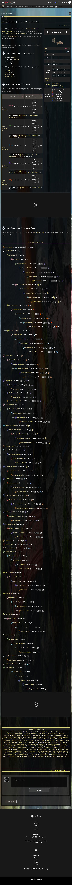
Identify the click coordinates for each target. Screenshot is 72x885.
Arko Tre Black (37, 281)
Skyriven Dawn (17, 475)
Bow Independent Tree (36, 242)
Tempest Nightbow (10, 548)
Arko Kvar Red (33, 327)
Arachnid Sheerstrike (23, 648)
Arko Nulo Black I (22, 263)
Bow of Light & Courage (16, 499)
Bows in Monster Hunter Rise (36, 729)
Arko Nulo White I (14, 330)
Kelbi (14, 57)
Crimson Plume (17, 520)
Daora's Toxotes (21, 491)
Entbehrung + (13, 385)
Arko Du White (25, 343)
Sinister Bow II (13, 360)
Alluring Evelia (9, 544)
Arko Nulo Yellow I (22, 284)
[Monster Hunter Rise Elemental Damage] (48, 61)
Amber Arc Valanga (55, 732)
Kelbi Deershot (4, 166)
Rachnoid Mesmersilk (20, 173)
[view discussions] (70, 13)
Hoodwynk (24, 589)
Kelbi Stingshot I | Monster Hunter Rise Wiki (20, 22)
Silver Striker (8, 247)
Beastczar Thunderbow (27, 442)
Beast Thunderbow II (15, 430)
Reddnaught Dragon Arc (16, 516)
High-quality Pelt (25, 135)
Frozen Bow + (21, 627)
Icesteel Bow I (9, 479)
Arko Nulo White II (18, 335)
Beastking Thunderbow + (24, 438)
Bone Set (16, 59)
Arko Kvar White (33, 352)
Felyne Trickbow (17, 581)
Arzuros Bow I (31, 744)
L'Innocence (16, 397)
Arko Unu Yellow (29, 293)
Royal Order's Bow (10, 656)
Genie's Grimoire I (10, 524)
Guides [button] (59, 6)
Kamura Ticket (9, 76)
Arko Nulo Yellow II (26, 289)
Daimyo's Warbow (51, 756)
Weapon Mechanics (15, 36)
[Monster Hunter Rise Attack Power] (48, 54)
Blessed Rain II (42, 749)
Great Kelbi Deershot (4, 182)
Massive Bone (9, 74)
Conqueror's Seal (26, 171)
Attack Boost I (56, 83)
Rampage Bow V (29, 684)
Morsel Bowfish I (10, 551)
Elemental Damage (20, 34)
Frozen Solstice (25, 631)
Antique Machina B (10, 664)
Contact (36, 830)
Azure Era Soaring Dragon (39, 746)
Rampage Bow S (33, 689)
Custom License (38, 842)
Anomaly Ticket (36, 187)
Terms (36, 860)
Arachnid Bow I (9, 635)
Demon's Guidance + (19, 532)
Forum (36, 825)
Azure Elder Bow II (14, 454)
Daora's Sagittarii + (18, 487)
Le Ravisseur (13, 393)
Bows (15, 13)
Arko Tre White (29, 347)
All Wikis (36, 823)
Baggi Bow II (12, 747)
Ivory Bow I (8, 614)
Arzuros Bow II (41, 744)
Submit (40, 790)
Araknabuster (27, 735)
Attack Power (9, 34)
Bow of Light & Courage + (20, 504)
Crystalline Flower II (27, 756)
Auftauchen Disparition (15, 401)
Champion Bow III (47, 753)
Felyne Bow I (9, 572)
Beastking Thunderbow (19, 434)
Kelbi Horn (8, 72)
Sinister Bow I (9, 355)
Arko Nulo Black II (26, 268)
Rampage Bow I (9, 667)
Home (36, 821)
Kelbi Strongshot (5, 148)
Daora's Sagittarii (14, 483)
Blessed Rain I (32, 749)
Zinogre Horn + (26, 155)
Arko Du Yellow (33, 297)
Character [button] (30, 6)
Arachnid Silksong (26, 652)
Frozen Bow (16, 623)
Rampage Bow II (17, 672)
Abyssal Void (8, 540)
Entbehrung (8, 380)
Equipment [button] (40, 6)
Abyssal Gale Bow (18, 458)
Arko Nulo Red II (17, 309)
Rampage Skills (47, 85)
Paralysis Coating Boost (58, 87)
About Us (36, 827)
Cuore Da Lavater (39, 756)
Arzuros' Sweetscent (20, 744)
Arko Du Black (33, 276)
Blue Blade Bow (53, 749)
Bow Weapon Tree (38, 232)
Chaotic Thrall (25, 610)
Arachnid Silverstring (19, 643)
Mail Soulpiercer (29, 377)
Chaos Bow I (8, 593)
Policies (36, 864)
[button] (51, 2)
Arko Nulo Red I (13, 305)
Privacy (36, 862)
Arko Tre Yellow (37, 301)
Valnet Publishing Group (42, 869)
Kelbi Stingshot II (4, 128)
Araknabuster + (37, 735)
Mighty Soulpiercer (26, 373)
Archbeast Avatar (10, 446)
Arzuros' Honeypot (56, 742)
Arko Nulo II (12, 255)
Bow (16, 29)
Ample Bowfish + (22, 564)
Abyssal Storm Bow (14, 471)
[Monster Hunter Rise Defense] (46, 51)
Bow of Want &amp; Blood (24, 508)
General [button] (20, 6)
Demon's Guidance (14, 528)
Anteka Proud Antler (33, 173)
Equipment (3, 13)
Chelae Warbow (44, 754)
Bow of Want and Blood (11, 753)
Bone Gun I (10, 751)
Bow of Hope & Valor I (11, 495)
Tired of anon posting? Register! (59, 770)
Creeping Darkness (55, 754)
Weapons (10, 13)
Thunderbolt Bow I (10, 466)
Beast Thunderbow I (11, 425)
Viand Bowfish (25, 569)
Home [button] (11, 6)
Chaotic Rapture (17, 602)
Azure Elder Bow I (10, 450)
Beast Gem (35, 155)
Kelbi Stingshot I (5, 109)
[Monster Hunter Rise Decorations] (67, 51)
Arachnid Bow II (13, 639)
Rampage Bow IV (25, 680)
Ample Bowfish (17, 560)
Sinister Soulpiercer (18, 364)
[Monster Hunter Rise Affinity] (48, 58)
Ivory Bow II (12, 618)
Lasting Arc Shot (56, 85)
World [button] (50, 6)
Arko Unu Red (21, 314)
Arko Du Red (24, 318)
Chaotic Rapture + (22, 606)
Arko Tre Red (29, 322)
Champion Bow (24, 753)
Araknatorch (47, 735)
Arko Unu (16, 259)
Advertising (36, 855)
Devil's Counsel (21, 537)
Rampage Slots (47, 79)
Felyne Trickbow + (22, 585)
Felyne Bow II (13, 577)
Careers (36, 857)
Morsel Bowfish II (14, 556)
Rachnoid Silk (13, 137)
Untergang (16, 389)
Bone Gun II (18, 751)
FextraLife (26, 869)
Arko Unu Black (29, 272)
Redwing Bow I (9, 512)
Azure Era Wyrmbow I (54, 746)
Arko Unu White (21, 339)
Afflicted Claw (25, 187)
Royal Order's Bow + (15, 660)
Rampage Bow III (21, 676)
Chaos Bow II (13, 597)
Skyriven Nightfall (22, 463)
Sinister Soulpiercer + (23, 368)
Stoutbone (35, 135)
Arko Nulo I (8, 251)
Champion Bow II (35, 753)
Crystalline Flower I (14, 756)
